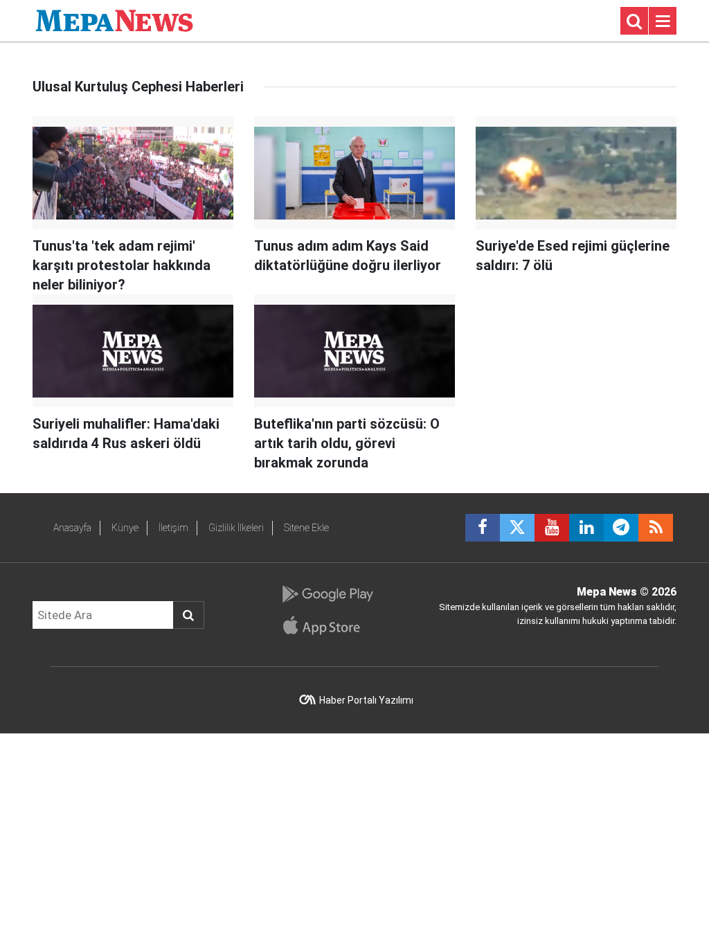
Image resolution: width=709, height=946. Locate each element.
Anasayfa (72, 527)
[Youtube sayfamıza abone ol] (552, 528)
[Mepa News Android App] (327, 594)
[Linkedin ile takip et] (586, 528)
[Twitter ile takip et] (517, 528)
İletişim (173, 527)
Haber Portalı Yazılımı (366, 700)
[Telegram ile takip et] (621, 528)
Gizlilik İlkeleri (236, 527)
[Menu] (662, 21)
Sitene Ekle (306, 527)
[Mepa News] (114, 19)
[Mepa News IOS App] (327, 625)
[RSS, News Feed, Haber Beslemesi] (655, 528)
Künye (124, 527)
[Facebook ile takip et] (482, 528)
